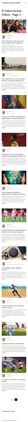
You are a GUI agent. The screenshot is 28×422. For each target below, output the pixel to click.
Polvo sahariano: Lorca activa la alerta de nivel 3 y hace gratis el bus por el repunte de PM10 (13, 80)
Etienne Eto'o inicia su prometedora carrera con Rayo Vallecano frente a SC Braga (13, 155)
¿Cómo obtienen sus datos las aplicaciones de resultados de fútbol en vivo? (14, 193)
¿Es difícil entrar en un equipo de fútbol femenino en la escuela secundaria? (14, 231)
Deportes (8, 37)
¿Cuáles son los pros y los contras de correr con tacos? (13, 306)
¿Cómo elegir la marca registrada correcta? (12, 269)
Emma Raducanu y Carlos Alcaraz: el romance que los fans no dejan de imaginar (13, 42)
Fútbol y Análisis (9, 376)
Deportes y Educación (11, 226)
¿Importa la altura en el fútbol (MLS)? (13, 343)
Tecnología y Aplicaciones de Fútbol (13, 189)
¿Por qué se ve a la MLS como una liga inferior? (13, 380)
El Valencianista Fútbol (11, 3)
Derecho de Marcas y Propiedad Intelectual (15, 264)
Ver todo (3, 52)
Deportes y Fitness (10, 302)
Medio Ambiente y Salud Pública (13, 75)
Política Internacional (10, 113)
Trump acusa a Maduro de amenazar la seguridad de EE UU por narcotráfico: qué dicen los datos (13, 117)
